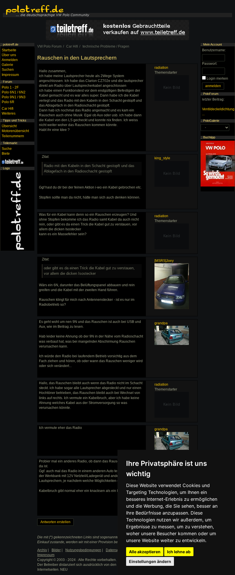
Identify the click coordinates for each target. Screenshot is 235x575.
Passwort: (209, 64)
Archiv (42, 550)
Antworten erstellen (55, 522)
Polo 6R (8, 102)
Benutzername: (214, 50)
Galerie (7, 65)
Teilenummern (13, 136)
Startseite (9, 50)
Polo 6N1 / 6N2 (14, 92)
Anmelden (10, 60)
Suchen (8, 70)
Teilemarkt (10, 143)
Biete (6, 154)
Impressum (10, 75)
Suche (7, 149)
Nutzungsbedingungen (83, 550)
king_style (162, 158)
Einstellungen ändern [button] (150, 561)
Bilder (56, 550)
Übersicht (9, 126)
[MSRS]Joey (164, 261)
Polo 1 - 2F (10, 87)
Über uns (9, 55)
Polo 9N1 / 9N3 (14, 97)
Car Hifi (7, 109)
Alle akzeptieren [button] (144, 551)
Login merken (217, 78)
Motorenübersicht (15, 131)
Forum (7, 81)
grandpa (161, 323)
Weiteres (8, 113)
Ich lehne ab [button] (179, 551)
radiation (161, 68)
